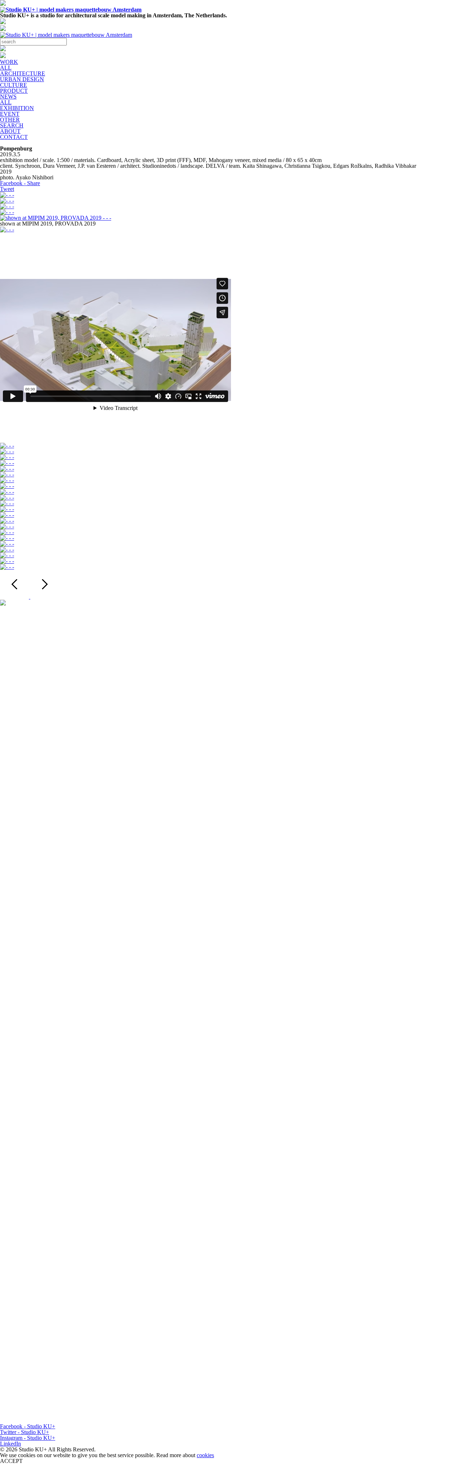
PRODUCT (14, 91)
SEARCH (11, 125)
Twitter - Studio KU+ (24, 1432)
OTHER (10, 120)
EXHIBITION (17, 108)
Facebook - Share (20, 183)
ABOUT (10, 131)
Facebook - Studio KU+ (27, 1426)
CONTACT (14, 137)
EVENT (9, 114)
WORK (9, 62)
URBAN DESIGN (22, 79)
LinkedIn (10, 1444)
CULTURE (13, 85)
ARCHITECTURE (22, 73)
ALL (6, 68)
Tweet (7, 189)
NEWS (8, 96)
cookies (205, 1455)
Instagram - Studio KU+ (27, 1438)
